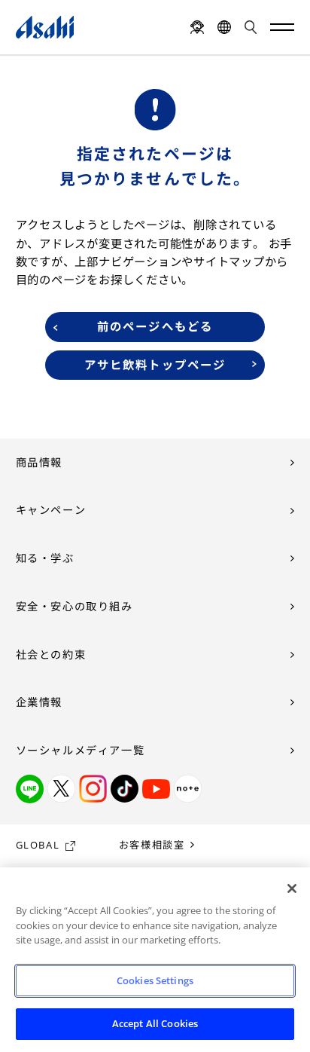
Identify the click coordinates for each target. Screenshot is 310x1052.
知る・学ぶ (45, 558)
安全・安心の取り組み (74, 606)
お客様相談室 (152, 845)
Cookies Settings (155, 980)
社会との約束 (51, 654)
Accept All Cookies (155, 1023)
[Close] (291, 888)
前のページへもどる (155, 327)
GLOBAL (38, 845)
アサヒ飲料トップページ (155, 365)
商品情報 (39, 462)
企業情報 (39, 702)
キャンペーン (51, 510)
